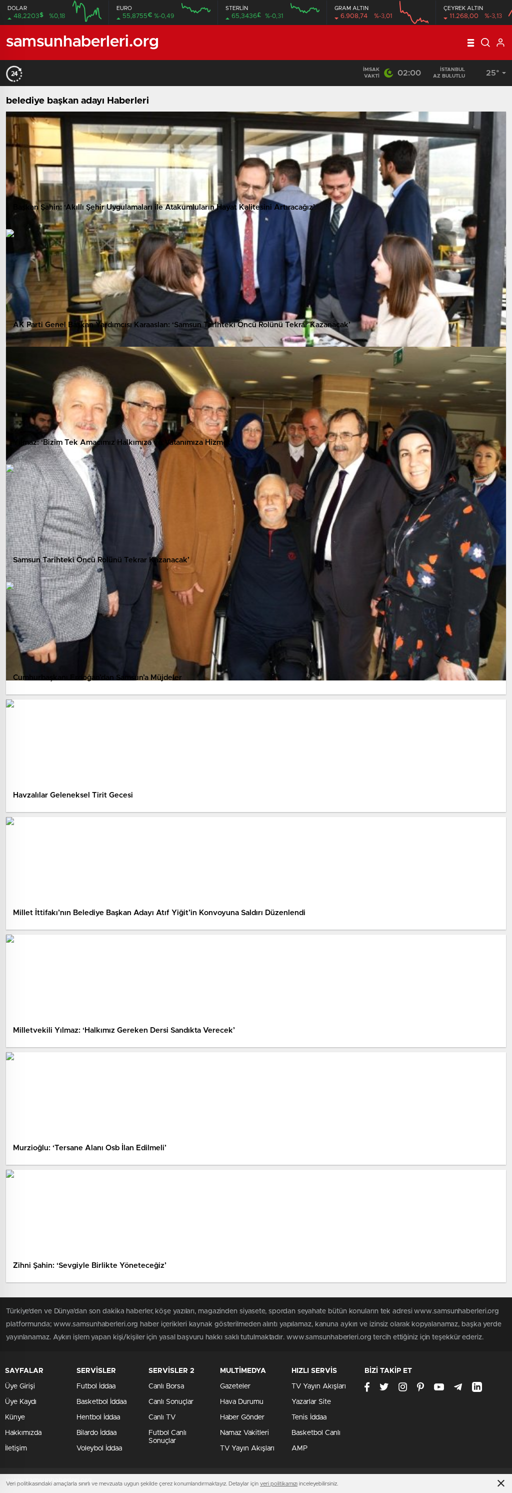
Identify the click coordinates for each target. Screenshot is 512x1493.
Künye (15, 1417)
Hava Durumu (242, 1401)
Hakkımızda (23, 1432)
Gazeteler (235, 1386)
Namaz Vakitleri (244, 1432)
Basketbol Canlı (316, 1432)
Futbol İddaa (96, 1386)
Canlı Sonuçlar (171, 1401)
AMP (300, 1448)
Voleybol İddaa (99, 1448)
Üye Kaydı (20, 1401)
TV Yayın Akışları (247, 1448)
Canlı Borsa (166, 1386)
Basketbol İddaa (101, 1401)
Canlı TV (162, 1417)
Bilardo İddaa (96, 1432)
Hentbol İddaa (98, 1417)
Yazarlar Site (311, 1401)
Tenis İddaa (309, 1417)
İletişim (16, 1448)
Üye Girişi (20, 1386)
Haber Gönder (242, 1417)
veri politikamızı (279, 1483)
